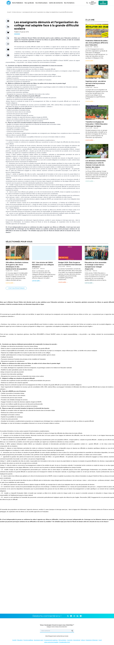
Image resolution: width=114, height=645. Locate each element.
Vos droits (69, 640)
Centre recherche (56, 3)
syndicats (29, 3)
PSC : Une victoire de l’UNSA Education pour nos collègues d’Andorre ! (43, 265)
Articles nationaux (16, 12)
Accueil (9, 12)
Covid (100, 640)
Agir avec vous (90, 117)
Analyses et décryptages (93, 35)
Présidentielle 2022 (64, 642)
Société (14, 640)
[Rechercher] (72, 631)
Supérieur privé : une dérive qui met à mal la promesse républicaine (96, 83)
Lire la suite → (90, 60)
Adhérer (103, 4)
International (76, 640)
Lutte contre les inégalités (51, 642)
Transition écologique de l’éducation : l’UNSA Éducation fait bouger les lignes (96, 124)
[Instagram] (74, 616)
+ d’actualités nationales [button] (16, 288)
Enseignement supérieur (51, 640)
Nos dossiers (89, 257)
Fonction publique (28, 640)
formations (69, 3)
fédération (17, 3)
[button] (8, 21)
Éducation (20, 640)
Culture (83, 640)
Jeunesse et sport (38, 640)
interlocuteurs (41, 3)
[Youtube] (81, 616)
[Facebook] (71, 616)
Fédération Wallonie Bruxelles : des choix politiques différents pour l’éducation (97, 43)
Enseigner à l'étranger (92, 640)
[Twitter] (68, 616)
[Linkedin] (77, 616)
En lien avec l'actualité (92, 155)
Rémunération (62, 640)
